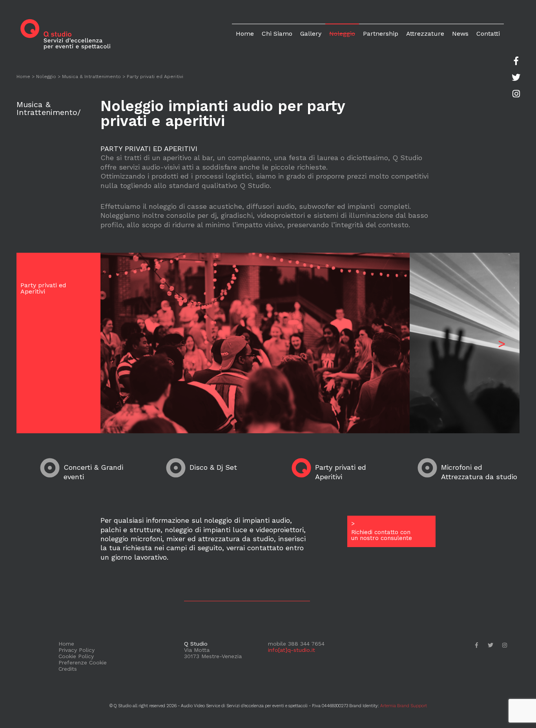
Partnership (380, 33)
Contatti (488, 33)
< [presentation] (118, 343)
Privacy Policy (76, 650)
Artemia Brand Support (403, 705)
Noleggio (342, 33)
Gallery (310, 33)
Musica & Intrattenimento (91, 76)
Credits (67, 669)
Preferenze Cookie (82, 662)
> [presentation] (502, 343)
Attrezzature (425, 33)
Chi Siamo (277, 33)
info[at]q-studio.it (291, 650)
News (460, 33)
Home (245, 33)
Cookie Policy (76, 656)
